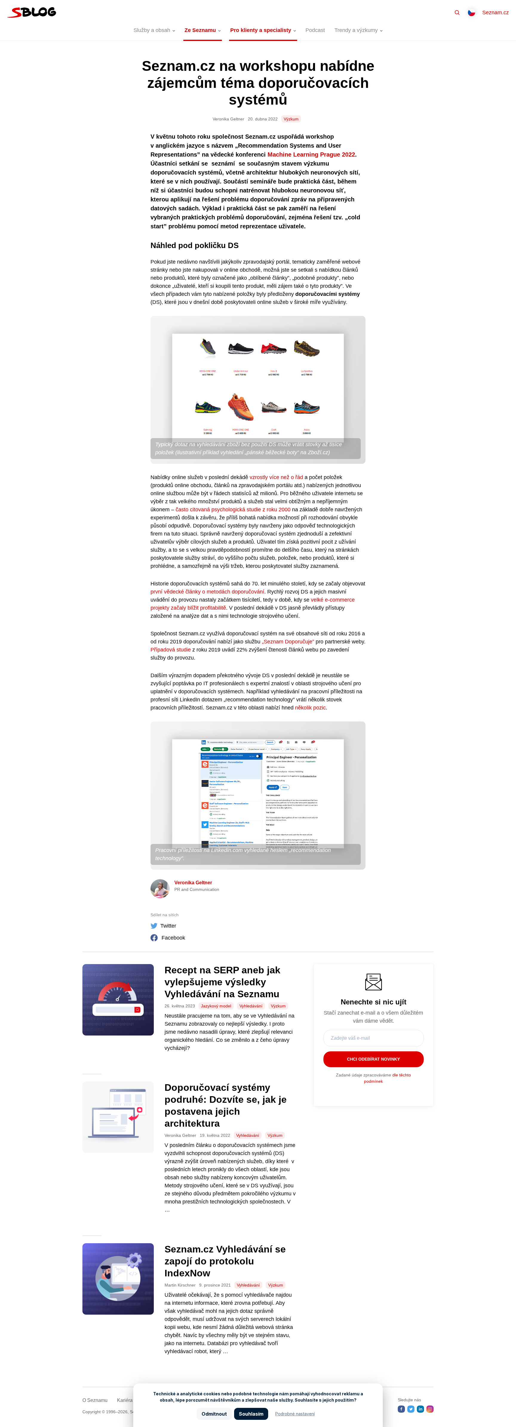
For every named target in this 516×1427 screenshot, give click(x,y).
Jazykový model (216, 1006)
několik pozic (310, 708)
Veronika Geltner (193, 882)
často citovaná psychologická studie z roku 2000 (233, 510)
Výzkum (291, 119)
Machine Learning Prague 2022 (311, 154)
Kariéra (125, 1400)
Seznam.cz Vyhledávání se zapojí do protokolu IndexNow (225, 1261)
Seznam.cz (495, 13)
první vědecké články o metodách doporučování (207, 592)
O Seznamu (95, 1400)
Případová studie (170, 650)
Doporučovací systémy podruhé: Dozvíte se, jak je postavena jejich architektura (226, 1105)
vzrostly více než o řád (276, 477)
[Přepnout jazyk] (471, 12)
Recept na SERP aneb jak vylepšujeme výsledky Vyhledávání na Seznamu (222, 982)
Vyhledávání (250, 1006)
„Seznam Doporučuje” (288, 642)
